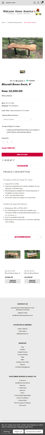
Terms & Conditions (22, 398)
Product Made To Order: (12, 126)
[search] (34, 2)
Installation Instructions (22, 383)
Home (3, 22)
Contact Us (22, 380)
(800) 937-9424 (10, 2)
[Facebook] (3, 160)
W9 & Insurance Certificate (22, 403)
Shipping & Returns (22, 333)
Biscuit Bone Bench (31, 273)
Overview (22, 165)
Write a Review (7, 95)
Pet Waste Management (15, 22)
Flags (22, 357)
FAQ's (22, 393)
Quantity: (5, 138)
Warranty (22, 385)
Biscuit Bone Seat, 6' (12, 273)
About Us (22, 390)
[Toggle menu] (3, 4)
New (22, 347)
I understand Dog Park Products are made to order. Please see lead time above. (23, 131)
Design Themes (22, 352)
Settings (6, 431)
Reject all (18, 431)
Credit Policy (22, 388)
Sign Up (25, 328)
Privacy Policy (22, 400)
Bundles (22, 349)
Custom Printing (22, 354)
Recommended (23, 236)
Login (19, 328)
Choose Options (12, 281)
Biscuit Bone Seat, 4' (30, 22)
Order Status (22, 331)
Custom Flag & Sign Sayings (22, 395)
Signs (22, 359)
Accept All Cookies (33, 431)
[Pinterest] (14, 160)
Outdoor (22, 364)
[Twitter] (11, 160)
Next (41, 237)
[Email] (5, 160)
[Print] (8, 160)
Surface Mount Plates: (11, 115)
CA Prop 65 (22, 405)
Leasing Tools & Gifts (22, 362)
